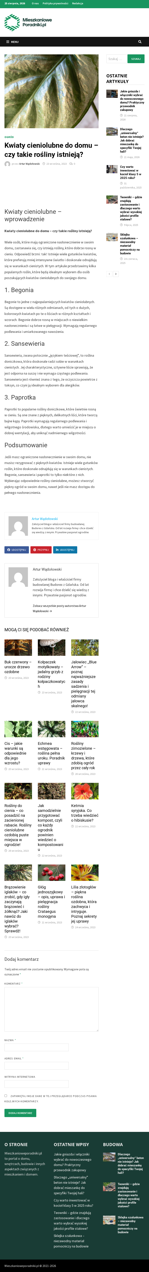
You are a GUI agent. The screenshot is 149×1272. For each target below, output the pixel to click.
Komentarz (13, 983)
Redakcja (77, 3)
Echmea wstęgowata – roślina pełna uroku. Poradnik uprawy (51, 753)
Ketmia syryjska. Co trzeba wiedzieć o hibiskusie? (84, 813)
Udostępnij (19, 550)
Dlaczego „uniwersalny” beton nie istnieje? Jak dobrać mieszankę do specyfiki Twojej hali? (132, 140)
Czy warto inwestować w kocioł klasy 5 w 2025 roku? (130, 172)
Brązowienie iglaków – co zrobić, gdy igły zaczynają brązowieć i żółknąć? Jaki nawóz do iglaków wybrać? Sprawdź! (16, 909)
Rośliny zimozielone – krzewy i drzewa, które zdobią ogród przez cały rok (83, 755)
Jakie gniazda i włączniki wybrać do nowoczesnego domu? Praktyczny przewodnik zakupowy (132, 101)
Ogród (9, 137)
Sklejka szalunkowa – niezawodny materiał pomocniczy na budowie (130, 244)
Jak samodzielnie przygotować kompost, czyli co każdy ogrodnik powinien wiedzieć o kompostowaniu (50, 827)
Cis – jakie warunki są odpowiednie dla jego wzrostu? (15, 753)
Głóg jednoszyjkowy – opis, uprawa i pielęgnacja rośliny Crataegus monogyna (51, 902)
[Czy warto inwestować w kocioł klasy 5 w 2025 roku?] (112, 167)
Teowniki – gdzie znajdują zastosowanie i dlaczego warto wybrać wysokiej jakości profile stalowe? (131, 208)
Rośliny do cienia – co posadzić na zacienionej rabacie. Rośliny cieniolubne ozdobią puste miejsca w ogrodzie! (17, 825)
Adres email (14, 1058)
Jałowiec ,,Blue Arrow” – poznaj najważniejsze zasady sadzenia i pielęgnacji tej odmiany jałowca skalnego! (84, 684)
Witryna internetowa (19, 1076)
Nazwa (10, 1040)
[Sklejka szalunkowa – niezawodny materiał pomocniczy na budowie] (112, 235)
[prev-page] (109, 274)
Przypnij (43, 550)
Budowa (113, 1144)
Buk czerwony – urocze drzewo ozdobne (18, 667)
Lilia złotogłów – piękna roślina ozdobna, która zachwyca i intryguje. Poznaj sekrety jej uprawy (84, 904)
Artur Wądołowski (29, 163)
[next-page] (116, 274)
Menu (14, 42)
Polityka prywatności (55, 3)
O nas (35, 3)
